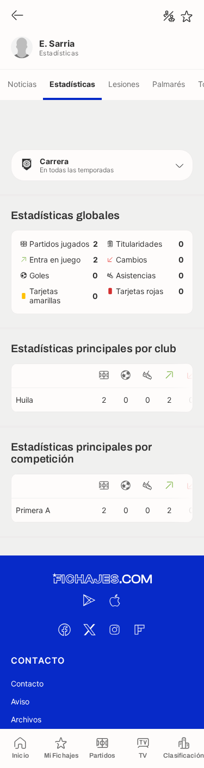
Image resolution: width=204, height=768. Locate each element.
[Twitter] (90, 629)
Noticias (22, 84)
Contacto (27, 683)
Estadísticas (72, 84)
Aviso (20, 701)
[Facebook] (65, 629)
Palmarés (168, 84)
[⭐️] (186, 16)
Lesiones (123, 84)
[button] (102, 165)
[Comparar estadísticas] (169, 16)
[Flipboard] (140, 629)
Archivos (26, 719)
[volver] (17, 16)
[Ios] (115, 600)
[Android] (90, 600)
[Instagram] (115, 629)
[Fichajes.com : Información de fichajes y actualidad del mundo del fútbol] (102, 579)
